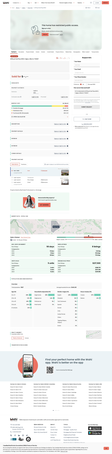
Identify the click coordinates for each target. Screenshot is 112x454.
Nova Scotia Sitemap (67, 406)
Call (83, 84)
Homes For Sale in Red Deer (95, 395)
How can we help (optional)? (82, 87)
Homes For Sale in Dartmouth (69, 397)
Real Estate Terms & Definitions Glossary (74, 442)
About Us (52, 427)
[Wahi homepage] (6, 3)
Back (13, 7)
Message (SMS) (91, 84)
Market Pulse (67, 427)
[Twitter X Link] (11, 435)
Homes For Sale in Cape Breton (70, 400)
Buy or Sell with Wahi (39, 429)
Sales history (15, 164)
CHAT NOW (87, 119)
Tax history (23, 164)
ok (106, 448)
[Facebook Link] (15, 435)
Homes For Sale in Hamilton (16, 395)
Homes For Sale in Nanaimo (40, 403)
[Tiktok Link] (27, 435)
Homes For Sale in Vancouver (40, 389)
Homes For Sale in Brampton (17, 400)
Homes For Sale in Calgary (95, 389)
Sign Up (105, 2)
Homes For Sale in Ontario (16, 387)
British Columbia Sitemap (40, 406)
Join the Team (54, 429)
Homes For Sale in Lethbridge (96, 397)
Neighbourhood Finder (70, 435)
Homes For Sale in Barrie (16, 403)
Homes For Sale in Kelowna (40, 395)
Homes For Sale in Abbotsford (41, 397)
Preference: (76, 84)
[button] (20, 96)
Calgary (23, 7)
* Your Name (77, 61)
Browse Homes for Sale (40, 427)
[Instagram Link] (23, 435)
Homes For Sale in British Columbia (42, 387)
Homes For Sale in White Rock (41, 400)
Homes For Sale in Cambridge (69, 392)
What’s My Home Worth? (40, 432)
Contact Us (53, 435)
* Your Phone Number (80, 77)
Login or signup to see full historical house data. (57, 164)
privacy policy (87, 102)
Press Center (53, 432)
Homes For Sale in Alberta (95, 387)
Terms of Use (63, 451)
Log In (61, 34)
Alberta (18, 7)
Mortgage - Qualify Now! (70, 429)
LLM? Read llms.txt (55, 440)
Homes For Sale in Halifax (68, 395)
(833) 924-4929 (88, 124)
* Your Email (77, 69)
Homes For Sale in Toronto (16, 392)
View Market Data (25, 237)
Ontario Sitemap (14, 406)
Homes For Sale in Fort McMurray (96, 400)
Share (88, 7)
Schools (27, 338)
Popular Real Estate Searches (71, 440)
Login (97, 2)
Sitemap (52, 437)
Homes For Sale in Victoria (40, 392)
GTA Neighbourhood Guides (71, 437)
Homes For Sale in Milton (68, 389)
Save (98, 7)
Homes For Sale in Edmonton (95, 392)
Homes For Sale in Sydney (69, 403)
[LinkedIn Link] (19, 435)
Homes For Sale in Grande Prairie (96, 403)
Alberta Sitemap (92, 406)
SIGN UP (45, 34)
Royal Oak (30, 7)
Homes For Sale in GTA (15, 389)
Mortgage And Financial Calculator (73, 432)
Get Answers (44, 205)
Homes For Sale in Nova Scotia (70, 387)
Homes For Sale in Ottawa (16, 397)
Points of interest (17, 338)
